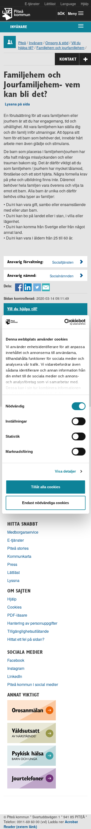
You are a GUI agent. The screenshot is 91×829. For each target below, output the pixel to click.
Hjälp (12, 599)
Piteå (22, 42)
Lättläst (50, 3)
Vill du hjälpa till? (22, 309)
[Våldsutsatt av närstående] (31, 732)
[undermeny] (81, 25)
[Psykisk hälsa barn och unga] (31, 755)
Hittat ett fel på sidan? (25, 639)
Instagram (15, 668)
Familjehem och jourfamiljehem (60, 47)
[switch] (78, 421)
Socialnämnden (62, 275)
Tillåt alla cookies (45, 487)
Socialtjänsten (63, 262)
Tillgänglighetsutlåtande (28, 631)
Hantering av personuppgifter (32, 623)
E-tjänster (32, 3)
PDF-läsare (17, 615)
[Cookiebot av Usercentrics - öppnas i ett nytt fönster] (64, 322)
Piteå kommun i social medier (32, 684)
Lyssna (13, 580)
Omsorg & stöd (56, 42)
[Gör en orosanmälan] (31, 709)
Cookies (14, 607)
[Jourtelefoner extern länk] (31, 777)
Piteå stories (18, 548)
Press (12, 564)
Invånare (18, 26)
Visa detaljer (65, 471)
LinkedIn (14, 676)
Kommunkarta (19, 556)
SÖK (61, 13)
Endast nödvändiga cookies (45, 503)
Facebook (15, 660)
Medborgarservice (22, 532)
